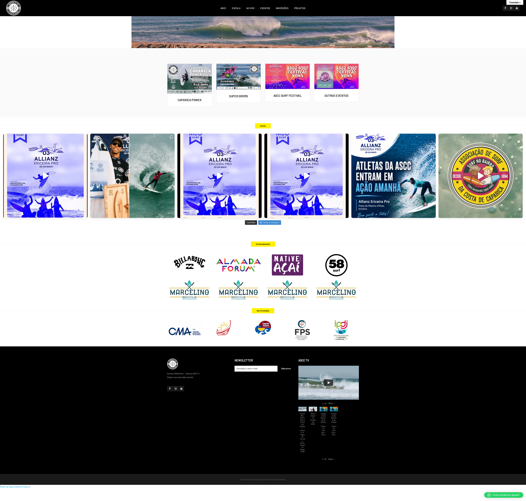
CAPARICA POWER (189, 100)
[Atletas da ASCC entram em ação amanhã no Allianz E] (393, 176)
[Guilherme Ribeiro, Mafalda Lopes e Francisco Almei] (219, 176)
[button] (331, 403)
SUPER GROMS (238, 96)
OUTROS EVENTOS (336, 95)
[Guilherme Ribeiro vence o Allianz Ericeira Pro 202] (45, 176)
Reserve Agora (7, 486)
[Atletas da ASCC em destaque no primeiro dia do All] (306, 176)
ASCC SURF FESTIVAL (287, 95)
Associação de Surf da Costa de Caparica (268, 479)
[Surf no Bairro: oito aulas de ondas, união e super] (480, 176)
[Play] (328, 382)
